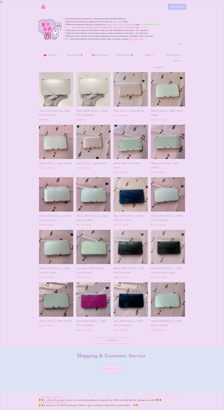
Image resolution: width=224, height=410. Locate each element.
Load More (112, 340)
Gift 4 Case (117, 21)
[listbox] (178, 61)
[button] (43, 6)
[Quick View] (56, 89)
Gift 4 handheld (126, 24)
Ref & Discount (136, 39)
